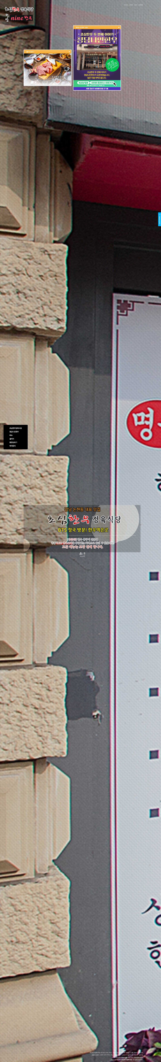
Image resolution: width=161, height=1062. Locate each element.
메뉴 (10, 435)
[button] (119, 27)
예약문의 (12, 446)
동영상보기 (13, 442)
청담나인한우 (14, 432)
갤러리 (11, 439)
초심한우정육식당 (15, 428)
